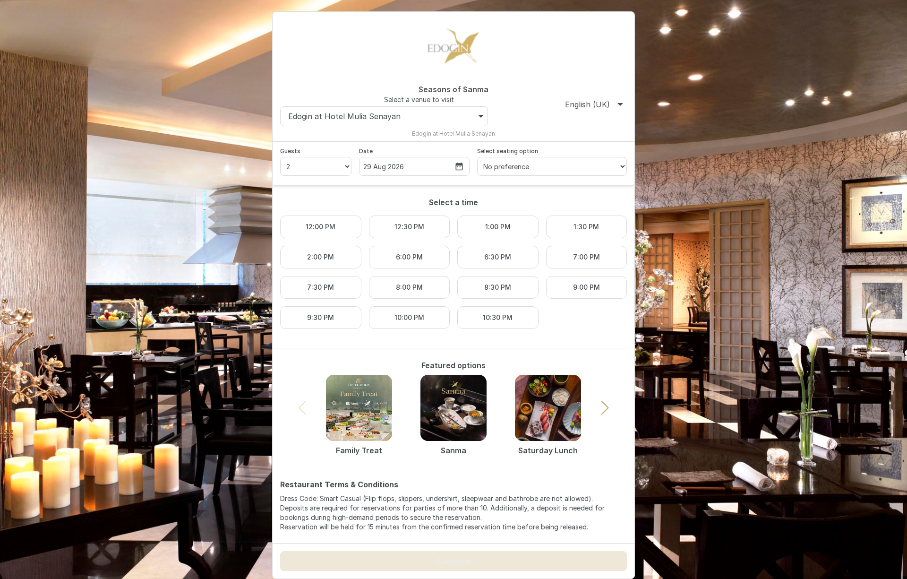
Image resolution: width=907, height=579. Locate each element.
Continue (453, 561)
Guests (290, 151)
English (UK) (587, 104)
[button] (605, 407)
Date (366, 151)
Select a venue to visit (419, 99)
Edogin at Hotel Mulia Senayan (344, 116)
